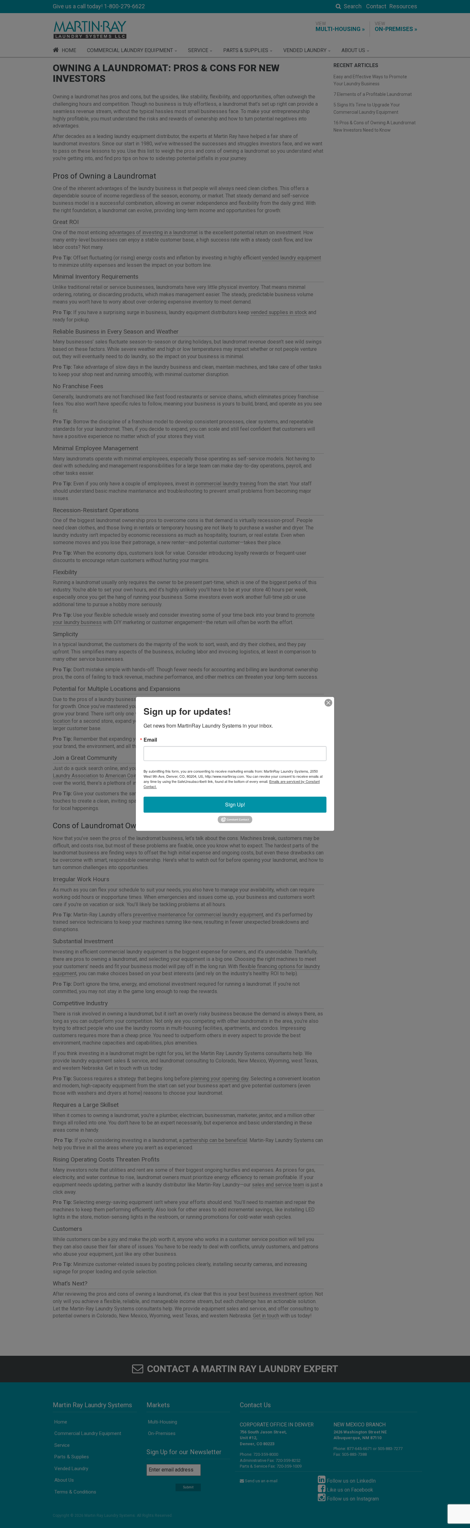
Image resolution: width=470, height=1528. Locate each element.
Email (150, 739)
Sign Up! (235, 804)
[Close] (328, 702)
